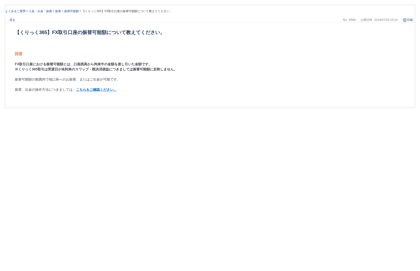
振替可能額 (71, 11)
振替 (58, 11)
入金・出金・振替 (40, 11)
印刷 (410, 20)
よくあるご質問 (15, 11)
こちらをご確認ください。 (96, 89)
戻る (12, 20)
